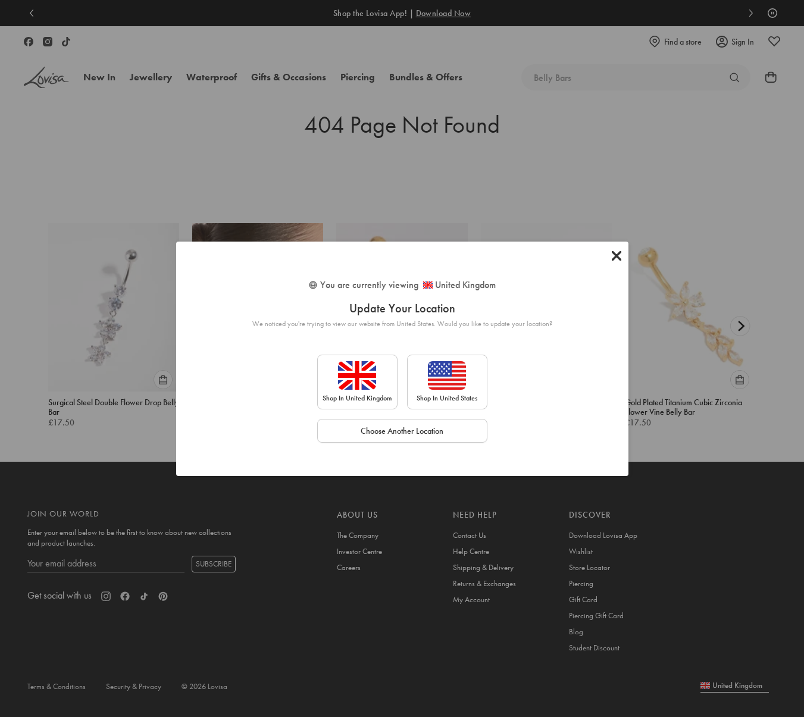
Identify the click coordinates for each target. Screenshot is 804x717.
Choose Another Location (402, 430)
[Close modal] (616, 256)
